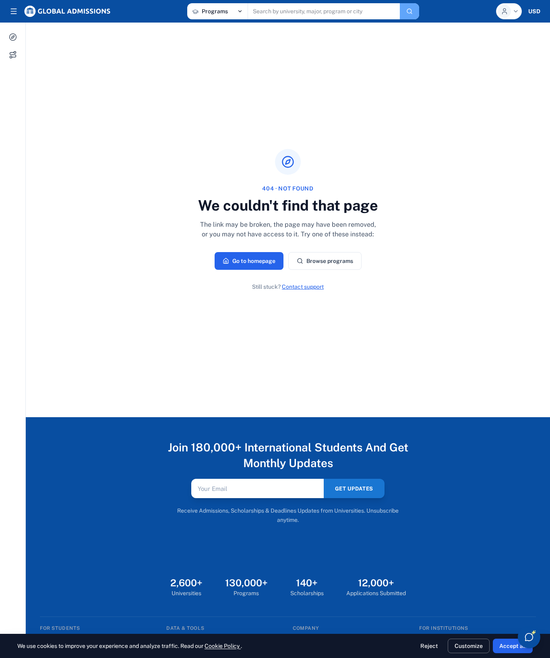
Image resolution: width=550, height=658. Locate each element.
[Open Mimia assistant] (529, 637)
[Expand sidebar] (14, 11)
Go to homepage (253, 261)
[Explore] (13, 37)
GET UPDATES (354, 489)
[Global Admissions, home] (67, 11)
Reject (429, 646)
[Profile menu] (509, 11)
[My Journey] (13, 55)
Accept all (512, 646)
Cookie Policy (223, 646)
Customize (469, 646)
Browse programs (329, 261)
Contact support (303, 286)
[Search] (409, 11)
